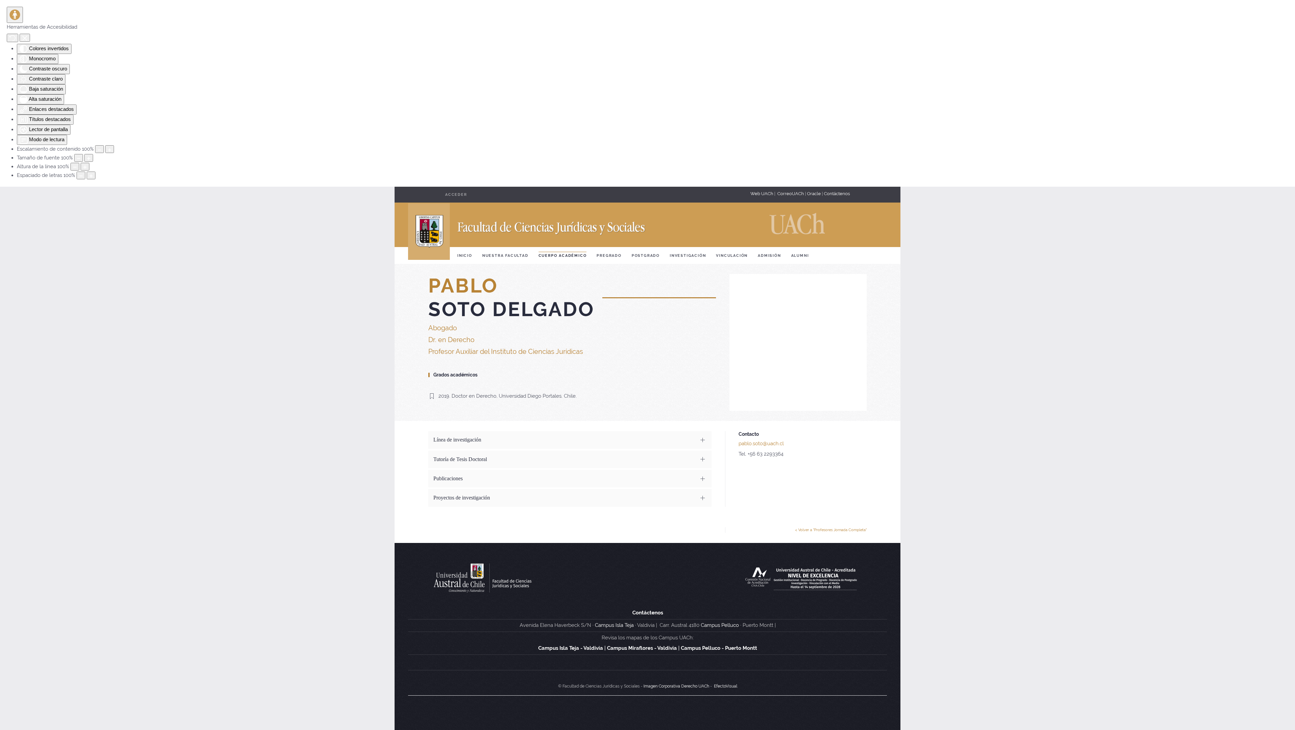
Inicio (464, 255)
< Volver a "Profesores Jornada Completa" (831, 530)
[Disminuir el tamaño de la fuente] (78, 158)
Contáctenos (837, 193)
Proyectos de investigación (461, 497)
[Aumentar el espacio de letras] (91, 175)
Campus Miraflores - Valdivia (642, 648)
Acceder (456, 194)
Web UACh (762, 193)
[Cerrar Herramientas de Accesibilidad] (25, 37)
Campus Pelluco (720, 625)
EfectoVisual (725, 686)
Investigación (688, 255)
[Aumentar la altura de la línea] (85, 167)
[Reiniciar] (12, 38)
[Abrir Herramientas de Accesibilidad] (15, 15)
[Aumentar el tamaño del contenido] (109, 149)
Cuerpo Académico (563, 255)
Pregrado (609, 255)
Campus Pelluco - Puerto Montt (719, 648)
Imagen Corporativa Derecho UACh (676, 686)
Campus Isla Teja (614, 625)
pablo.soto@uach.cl (761, 443)
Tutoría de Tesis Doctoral (460, 459)
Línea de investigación (457, 440)
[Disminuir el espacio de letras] (81, 175)
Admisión (769, 255)
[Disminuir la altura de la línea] (74, 167)
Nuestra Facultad (505, 255)
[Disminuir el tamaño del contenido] (99, 149)
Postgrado (646, 255)
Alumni (800, 255)
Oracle (814, 193)
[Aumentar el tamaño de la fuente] (88, 158)
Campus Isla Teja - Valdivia (570, 648)
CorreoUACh (790, 193)
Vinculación (732, 255)
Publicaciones (448, 478)
